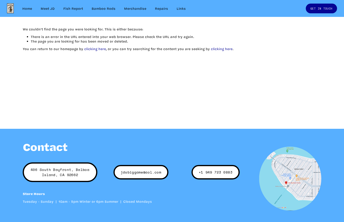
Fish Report (73, 8)
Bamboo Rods (103, 8)
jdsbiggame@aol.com (141, 172)
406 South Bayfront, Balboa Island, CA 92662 (60, 172)
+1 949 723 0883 (216, 172)
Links (181, 8)
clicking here (95, 48)
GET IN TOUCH (321, 8)
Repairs (161, 8)
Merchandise (135, 8)
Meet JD (48, 8)
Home (27, 8)
